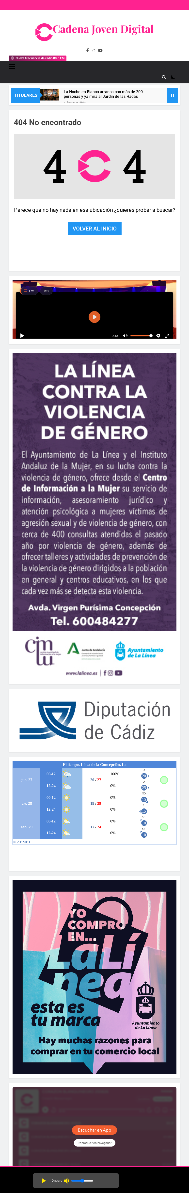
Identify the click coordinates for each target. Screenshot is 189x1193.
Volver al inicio (95, 229)
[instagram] (93, 51)
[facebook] (87, 51)
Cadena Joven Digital (103, 28)
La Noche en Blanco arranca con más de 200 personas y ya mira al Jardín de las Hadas (103, 94)
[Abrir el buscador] (164, 77)
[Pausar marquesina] (172, 95)
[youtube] (100, 51)
